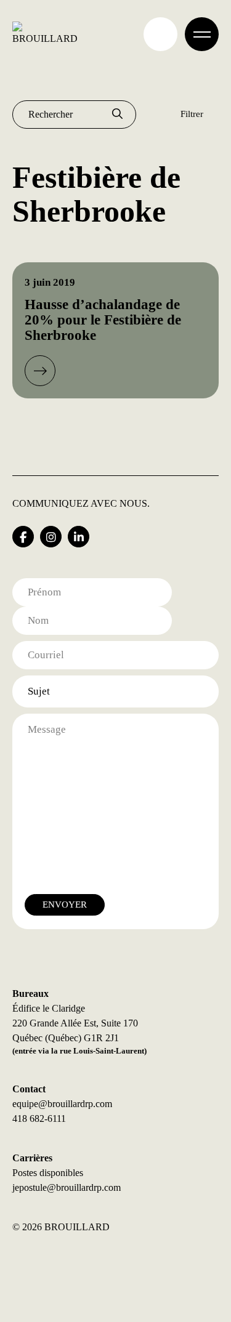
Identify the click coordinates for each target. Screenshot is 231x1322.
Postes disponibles (47, 1172)
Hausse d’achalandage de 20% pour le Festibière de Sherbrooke (103, 320)
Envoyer (65, 904)
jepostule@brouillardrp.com (66, 1187)
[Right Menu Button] (202, 34)
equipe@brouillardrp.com (62, 1103)
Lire (40, 370)
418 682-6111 (39, 1118)
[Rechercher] (117, 114)
